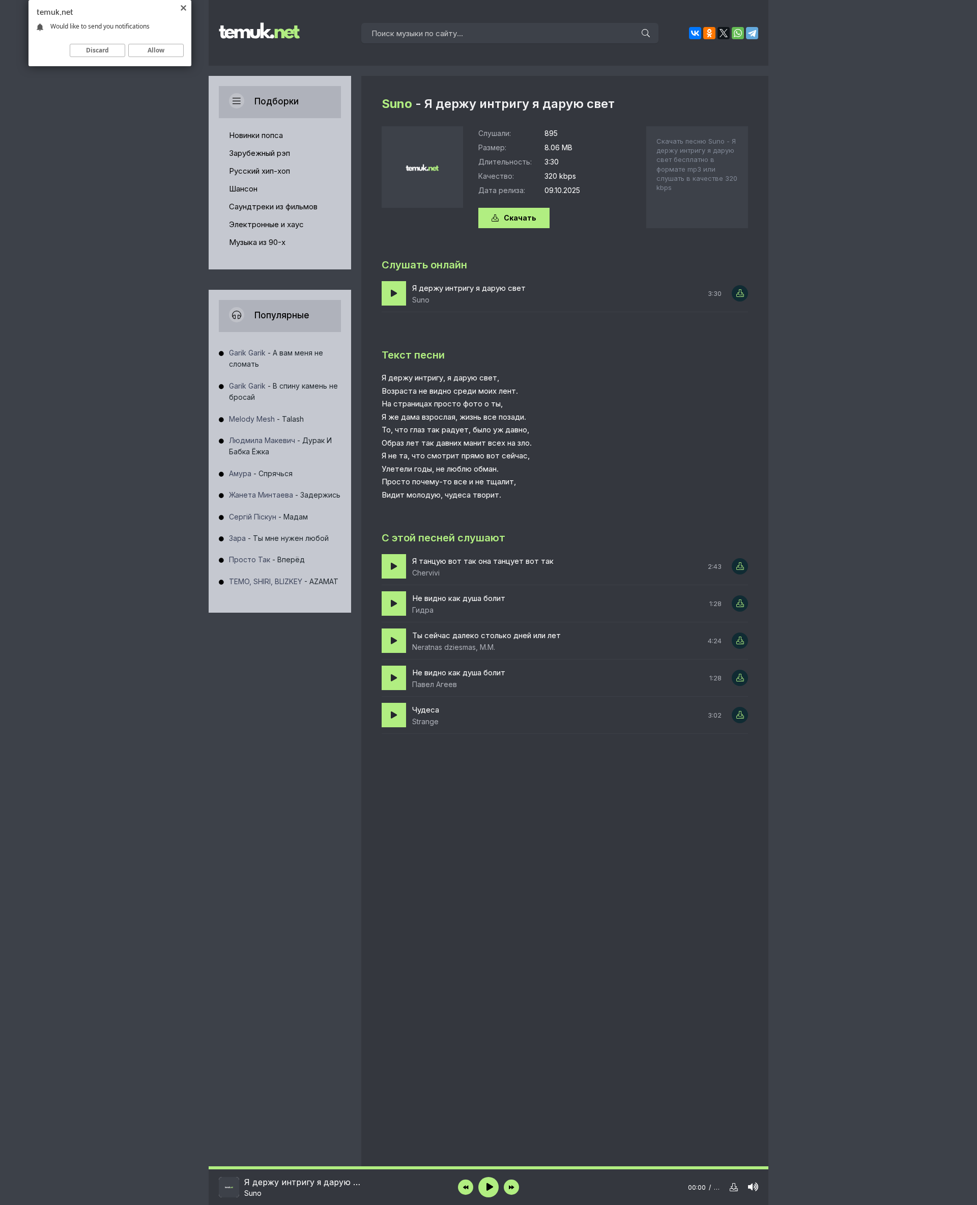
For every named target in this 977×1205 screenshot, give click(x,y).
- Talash (266, 419)
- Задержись (284, 494)
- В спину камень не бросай (283, 391)
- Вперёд (267, 559)
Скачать (520, 217)
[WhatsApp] (738, 33)
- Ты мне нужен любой (279, 538)
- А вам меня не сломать (276, 358)
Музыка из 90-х (257, 242)
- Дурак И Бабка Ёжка (280, 446)
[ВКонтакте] (695, 33)
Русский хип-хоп (259, 171)
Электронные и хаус (266, 224)
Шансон (243, 189)
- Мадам (268, 516)
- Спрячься (261, 473)
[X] (723, 33)
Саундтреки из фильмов (273, 206)
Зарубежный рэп (259, 153)
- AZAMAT (283, 581)
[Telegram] (752, 33)
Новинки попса (256, 135)
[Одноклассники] (709, 33)
